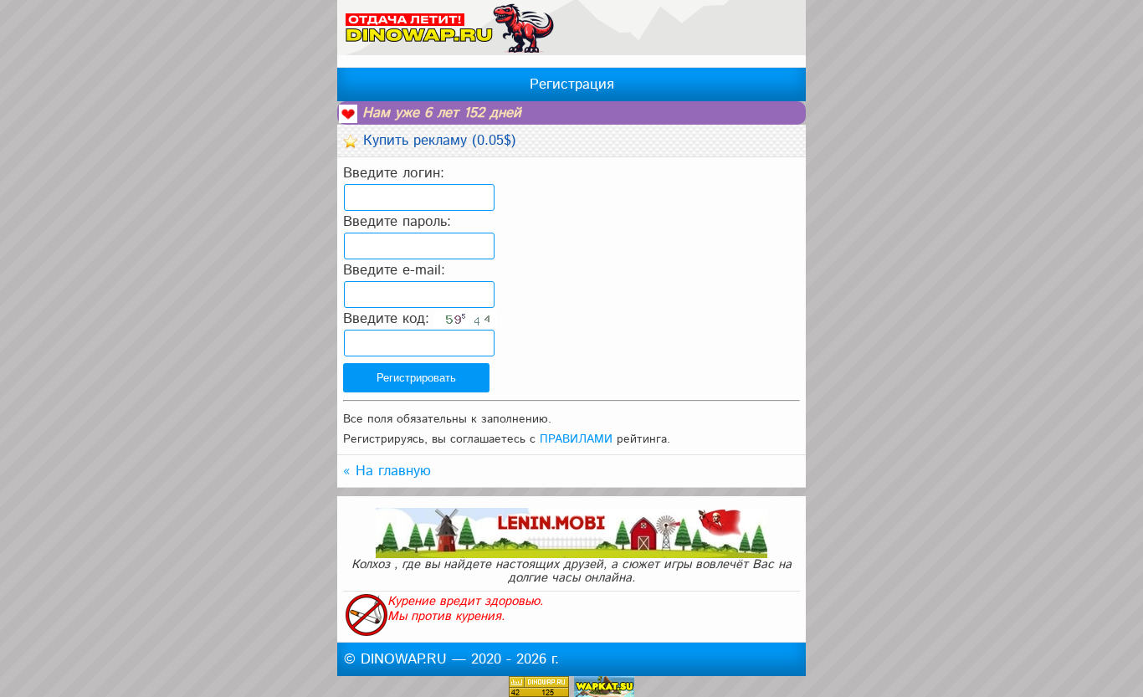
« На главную (387, 471)
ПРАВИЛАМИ (576, 439)
